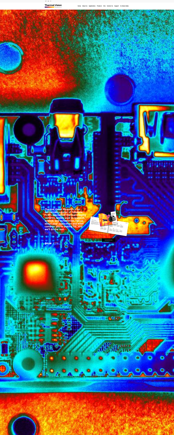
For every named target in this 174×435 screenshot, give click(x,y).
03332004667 (74, 232)
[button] (108, 240)
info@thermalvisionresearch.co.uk (53, 233)
